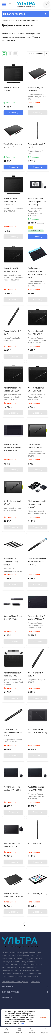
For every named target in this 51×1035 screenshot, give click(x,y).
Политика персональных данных (15, 982)
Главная (5, 20)
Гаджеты (14, 20)
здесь (22, 1024)
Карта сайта (35, 982)
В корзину (13, 113)
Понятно (42, 1018)
